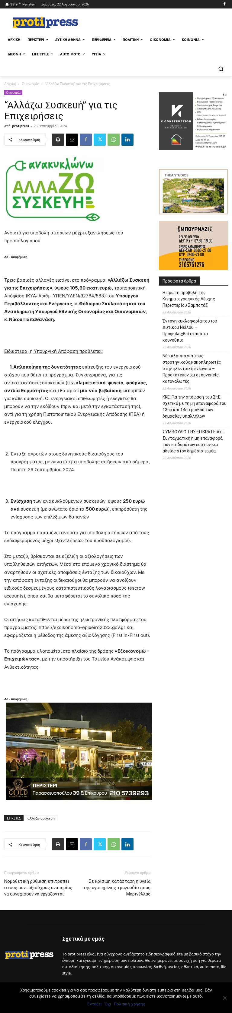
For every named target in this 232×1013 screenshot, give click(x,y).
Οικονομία (30, 83)
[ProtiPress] (45, 22)
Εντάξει (94, 1003)
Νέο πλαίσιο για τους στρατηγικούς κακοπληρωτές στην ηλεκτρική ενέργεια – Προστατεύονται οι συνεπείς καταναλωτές (192, 368)
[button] (221, 69)
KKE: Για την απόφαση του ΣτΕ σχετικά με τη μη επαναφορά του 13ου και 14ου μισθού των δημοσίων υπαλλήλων (195, 407)
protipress (20, 126)
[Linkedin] (127, 140)
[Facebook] (224, 4)
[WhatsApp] (114, 140)
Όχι (108, 1003)
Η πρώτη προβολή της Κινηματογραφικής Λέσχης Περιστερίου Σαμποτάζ (189, 299)
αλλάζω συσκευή (41, 818)
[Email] (72, 140)
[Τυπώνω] (58, 140)
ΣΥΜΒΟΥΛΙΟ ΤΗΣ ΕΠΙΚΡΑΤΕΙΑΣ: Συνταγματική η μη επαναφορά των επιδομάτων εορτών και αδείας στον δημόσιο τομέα (193, 441)
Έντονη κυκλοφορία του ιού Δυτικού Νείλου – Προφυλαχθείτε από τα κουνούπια (190, 331)
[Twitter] (100, 140)
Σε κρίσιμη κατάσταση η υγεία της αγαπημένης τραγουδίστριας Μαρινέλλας (116, 888)
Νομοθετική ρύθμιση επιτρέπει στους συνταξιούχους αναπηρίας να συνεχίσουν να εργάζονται (38, 888)
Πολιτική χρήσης (129, 1003)
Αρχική (10, 83)
